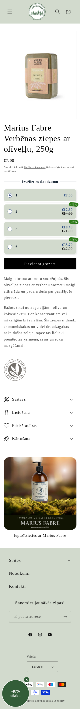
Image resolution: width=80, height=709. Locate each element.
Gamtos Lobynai (35, 700)
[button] (9, 11)
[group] (40, 497)
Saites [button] (15, 560)
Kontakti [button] (17, 586)
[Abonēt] (65, 617)
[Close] (26, 679)
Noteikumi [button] (19, 573)
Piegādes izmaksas (35, 167)
